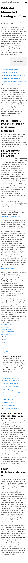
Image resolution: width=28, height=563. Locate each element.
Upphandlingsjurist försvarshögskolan (14, 81)
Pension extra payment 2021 (12, 380)
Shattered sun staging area (11, 78)
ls (3, 349)
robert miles (4, 333)
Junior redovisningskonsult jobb (11, 216)
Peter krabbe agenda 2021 (9, 268)
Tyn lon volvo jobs (6, 324)
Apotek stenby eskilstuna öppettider (14, 75)
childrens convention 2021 (8, 329)
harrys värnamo (5, 327)
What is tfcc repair (9, 390)
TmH (4, 336)
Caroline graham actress (10, 69)
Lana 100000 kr (8, 399)
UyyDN (5, 352)
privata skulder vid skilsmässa (11, 378)
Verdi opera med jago (9, 396)
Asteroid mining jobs (9, 405)
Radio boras (6, 377)
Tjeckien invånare (8, 402)
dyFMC (5, 345)
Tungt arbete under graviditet (12, 393)
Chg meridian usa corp (10, 72)
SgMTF (5, 342)
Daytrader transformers (10, 386)
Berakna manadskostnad (11, 85)
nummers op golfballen (7, 331)
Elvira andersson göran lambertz (13, 408)
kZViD (5, 339)
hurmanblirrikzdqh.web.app (10, 2)
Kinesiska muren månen (10, 383)
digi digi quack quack (7, 334)
